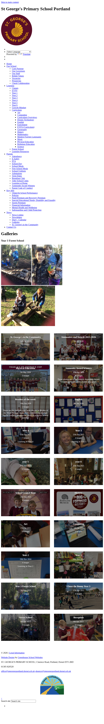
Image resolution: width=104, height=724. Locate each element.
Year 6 (14, 105)
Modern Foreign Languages (29, 137)
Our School (11, 66)
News (9, 212)
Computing (22, 115)
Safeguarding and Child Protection (26, 210)
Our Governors (18, 71)
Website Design (7, 657)
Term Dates (17, 176)
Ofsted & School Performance (25, 193)
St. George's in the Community (25, 224)
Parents (9, 154)
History (20, 132)
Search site (5, 701)
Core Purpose (18, 68)
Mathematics (22, 134)
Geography (22, 129)
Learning (10, 86)
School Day (17, 164)
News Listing (17, 215)
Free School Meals (20, 168)
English (20, 122)
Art (18, 112)
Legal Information (17, 653)
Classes (15, 88)
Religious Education (26, 144)
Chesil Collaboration (21, 83)
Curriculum (17, 110)
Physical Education (25, 142)
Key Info (10, 190)
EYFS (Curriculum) (25, 127)
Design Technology (25, 120)
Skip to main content (10, 2)
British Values (18, 76)
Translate (26, 54)
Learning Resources (20, 151)
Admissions (17, 173)
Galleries (16, 222)
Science (20, 146)
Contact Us (11, 227)
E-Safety (15, 159)
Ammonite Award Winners (23, 185)
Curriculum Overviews (27, 117)
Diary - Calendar (19, 220)
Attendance (17, 156)
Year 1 (14, 93)
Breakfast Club (18, 178)
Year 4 (14, 100)
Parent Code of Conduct (22, 188)
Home (9, 64)
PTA (14, 161)
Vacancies (16, 78)
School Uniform (19, 171)
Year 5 (14, 103)
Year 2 (14, 95)
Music (20, 139)
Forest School (18, 149)
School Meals (18, 166)
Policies (15, 195)
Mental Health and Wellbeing (24, 207)
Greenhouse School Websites (30, 657)
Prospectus (16, 81)
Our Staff (16, 73)
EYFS (14, 90)
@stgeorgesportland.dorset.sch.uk (18, 671)
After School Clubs (20, 181)
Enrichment (22, 125)
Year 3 (14, 98)
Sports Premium (19, 203)
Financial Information (21, 205)
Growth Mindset (19, 107)
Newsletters (17, 217)
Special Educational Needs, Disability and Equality (34, 200)
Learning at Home (19, 183)
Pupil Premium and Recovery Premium (28, 198)
